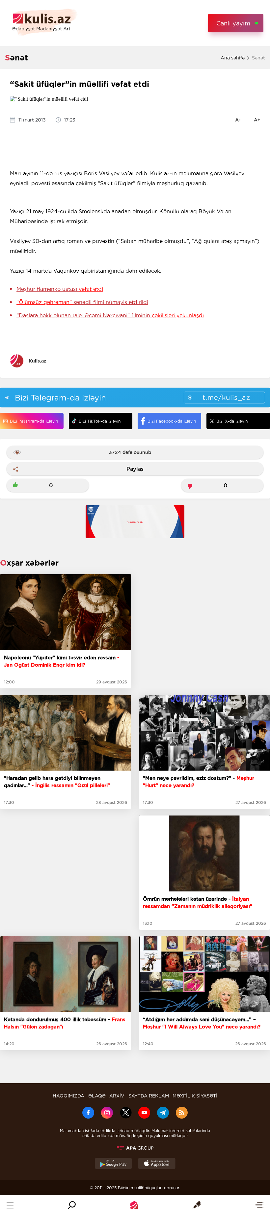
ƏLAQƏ (97, 1095)
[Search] (72, 1205)
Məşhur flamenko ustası (59, 289)
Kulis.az (37, 361)
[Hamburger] (10, 1205)
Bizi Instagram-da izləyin (34, 421)
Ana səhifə (233, 57)
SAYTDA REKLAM (148, 1095)
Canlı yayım (233, 23)
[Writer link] (197, 1205)
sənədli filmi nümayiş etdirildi (82, 302)
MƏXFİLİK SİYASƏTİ (195, 1095)
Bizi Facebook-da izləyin (172, 421)
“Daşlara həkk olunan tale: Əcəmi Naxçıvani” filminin (110, 315)
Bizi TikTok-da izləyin (100, 421)
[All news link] (259, 1205)
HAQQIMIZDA (68, 1095)
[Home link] (134, 1205)
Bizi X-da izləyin (232, 421)
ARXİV (116, 1095)
